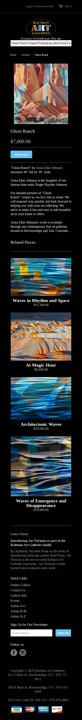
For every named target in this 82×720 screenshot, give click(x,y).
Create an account (44, 6)
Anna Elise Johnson (49, 168)
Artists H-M (18, 611)
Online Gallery (20, 585)
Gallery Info (19, 595)
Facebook (14, 652)
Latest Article (19, 534)
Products (25, 55)
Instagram (22, 652)
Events (15, 600)
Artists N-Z (18, 616)
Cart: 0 (68, 6)
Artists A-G (18, 606)
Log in (29, 6)
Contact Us (18, 590)
